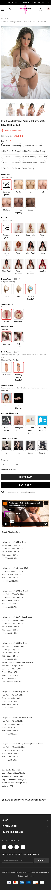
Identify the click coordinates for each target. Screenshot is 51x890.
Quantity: (4, 460)
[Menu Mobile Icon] (2, 9)
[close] (49, 2)
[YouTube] (23, 847)
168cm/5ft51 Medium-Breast (34, 162)
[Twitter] (10, 847)
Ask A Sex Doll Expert (35, 800)
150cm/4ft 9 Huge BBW (33, 145)
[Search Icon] (10, 9)
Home (3, 18)
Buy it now (25, 485)
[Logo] (25, 9)
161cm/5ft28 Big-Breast (11, 157)
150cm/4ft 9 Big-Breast (11, 145)
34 (7, 492)
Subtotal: (4, 470)
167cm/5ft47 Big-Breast (11, 162)
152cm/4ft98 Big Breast (11, 151)
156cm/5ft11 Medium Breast (34, 151)
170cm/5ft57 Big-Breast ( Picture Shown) (18, 168)
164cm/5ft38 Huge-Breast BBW (35, 157)
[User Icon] (40, 9)
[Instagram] (16, 847)
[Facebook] (4, 847)
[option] (25, 62)
